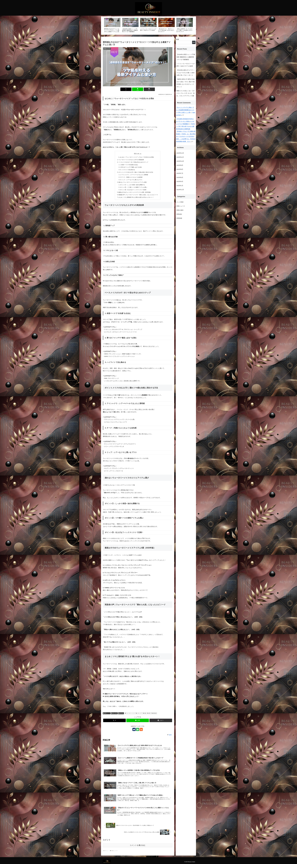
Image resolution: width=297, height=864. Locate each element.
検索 (177, 39)
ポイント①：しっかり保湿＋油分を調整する (132, 184)
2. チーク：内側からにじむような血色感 (131, 177)
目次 (135, 153)
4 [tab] (152, 36)
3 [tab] (149, 36)
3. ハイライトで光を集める (127, 169)
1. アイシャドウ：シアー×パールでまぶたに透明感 (134, 174)
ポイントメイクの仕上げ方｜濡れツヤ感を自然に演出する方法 (135, 172)
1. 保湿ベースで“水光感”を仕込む (129, 164)
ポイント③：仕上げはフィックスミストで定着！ (133, 189)
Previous (102, 25)
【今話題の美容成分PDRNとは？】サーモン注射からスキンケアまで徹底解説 (185, 121)
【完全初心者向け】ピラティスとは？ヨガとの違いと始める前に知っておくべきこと (185, 72)
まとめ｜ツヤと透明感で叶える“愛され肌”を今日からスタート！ (136, 197)
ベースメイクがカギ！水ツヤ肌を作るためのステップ (133, 162)
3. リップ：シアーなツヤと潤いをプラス (131, 179)
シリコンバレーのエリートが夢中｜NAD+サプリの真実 (185, 65)
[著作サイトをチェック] (134, 729)
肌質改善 (155, 713)
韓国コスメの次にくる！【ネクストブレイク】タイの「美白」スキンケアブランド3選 (185, 93)
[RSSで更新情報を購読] (141, 729)
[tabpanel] (112, 25)
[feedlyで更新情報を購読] (137, 729)
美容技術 (121, 713)
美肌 (145, 713)
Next (195, 25)
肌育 (149, 713)
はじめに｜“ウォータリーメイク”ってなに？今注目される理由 (137, 157)
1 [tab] (145, 36)
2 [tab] (147, 36)
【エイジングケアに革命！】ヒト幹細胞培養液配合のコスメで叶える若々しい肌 (185, 110)
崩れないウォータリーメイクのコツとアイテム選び (132, 182)
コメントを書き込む (138, 845)
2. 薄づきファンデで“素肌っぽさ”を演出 (131, 167)
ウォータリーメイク (130, 713)
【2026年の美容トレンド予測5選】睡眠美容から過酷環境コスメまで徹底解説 (185, 57)
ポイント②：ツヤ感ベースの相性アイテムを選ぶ (133, 187)
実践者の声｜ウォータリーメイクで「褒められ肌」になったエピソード (138, 194)
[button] (149, 89)
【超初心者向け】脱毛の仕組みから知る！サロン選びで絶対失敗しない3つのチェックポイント (185, 82)
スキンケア (139, 713)
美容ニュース (107, 713)
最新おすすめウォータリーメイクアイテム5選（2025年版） (135, 192)
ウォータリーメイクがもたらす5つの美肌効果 (131, 159)
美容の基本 (115, 713)
